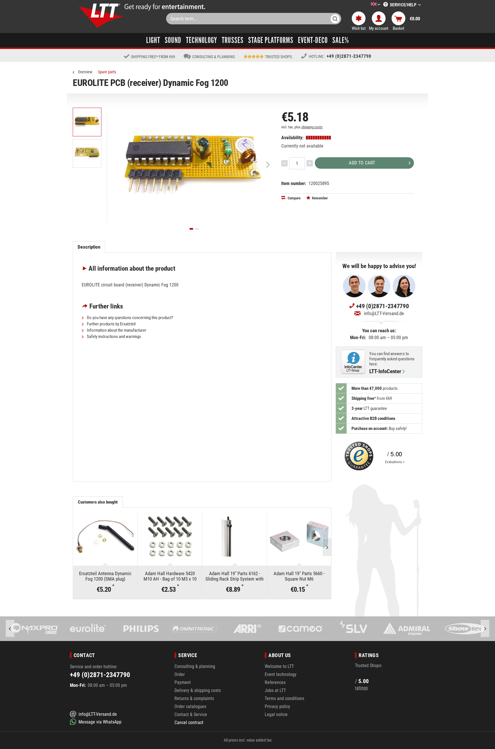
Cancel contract (188, 722)
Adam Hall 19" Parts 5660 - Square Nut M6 (299, 576)
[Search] (335, 18)
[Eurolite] (88, 628)
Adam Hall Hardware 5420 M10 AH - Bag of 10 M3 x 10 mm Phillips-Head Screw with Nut (170, 576)
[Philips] (141, 628)
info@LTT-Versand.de (384, 313)
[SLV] (353, 628)
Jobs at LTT (275, 690)
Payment (182, 682)
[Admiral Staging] (406, 628)
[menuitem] (367, 4)
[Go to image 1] (191, 229)
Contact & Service (190, 714)
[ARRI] (247, 628)
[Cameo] (300, 628)
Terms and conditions (284, 698)
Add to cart (362, 163)
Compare (293, 198)
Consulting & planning (194, 666)
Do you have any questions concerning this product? (129, 317)
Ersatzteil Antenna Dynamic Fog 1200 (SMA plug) (105, 576)
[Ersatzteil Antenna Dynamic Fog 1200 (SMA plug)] (105, 536)
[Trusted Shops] (357, 456)
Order (179, 674)
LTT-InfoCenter (385, 371)
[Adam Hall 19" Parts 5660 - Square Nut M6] (299, 536)
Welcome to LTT (279, 666)
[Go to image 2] (197, 229)
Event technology (280, 674)
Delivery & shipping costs (197, 690)
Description (89, 247)
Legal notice (276, 714)
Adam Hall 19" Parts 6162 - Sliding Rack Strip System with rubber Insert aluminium (234, 576)
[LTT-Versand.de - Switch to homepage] (101, 15)
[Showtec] (459, 628)
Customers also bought (98, 502)
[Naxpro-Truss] (34, 628)
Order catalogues (190, 706)
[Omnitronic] (194, 628)
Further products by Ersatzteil (110, 324)
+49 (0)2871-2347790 (349, 56)
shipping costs (312, 127)
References (275, 682)
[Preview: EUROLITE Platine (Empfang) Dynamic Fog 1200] (87, 122)
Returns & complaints (194, 698)
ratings (361, 688)
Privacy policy (277, 706)
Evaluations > (394, 462)
